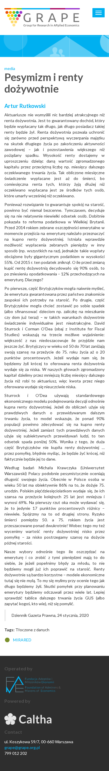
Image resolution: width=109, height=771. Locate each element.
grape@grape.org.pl (22, 747)
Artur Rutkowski (24, 105)
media (9, 68)
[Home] (42, 17)
